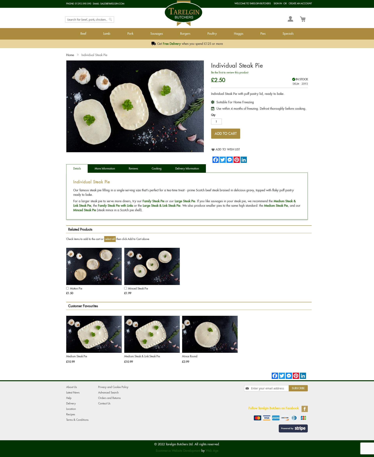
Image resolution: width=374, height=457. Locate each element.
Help (68, 398)
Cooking (156, 168)
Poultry (212, 34)
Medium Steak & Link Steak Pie (142, 356)
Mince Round (189, 356)
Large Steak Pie (185, 201)
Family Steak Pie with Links (115, 206)
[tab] (77, 168)
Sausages (156, 34)
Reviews (133, 168)
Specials (288, 34)
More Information (105, 168)
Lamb (106, 34)
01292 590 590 (83, 3)
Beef (83, 34)
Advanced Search (108, 392)
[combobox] (89, 19)
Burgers (185, 34)
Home (70, 55)
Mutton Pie (76, 288)
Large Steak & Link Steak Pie (161, 206)
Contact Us (104, 403)
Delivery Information (187, 168)
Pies (263, 34)
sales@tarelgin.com (112, 3)
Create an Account (300, 3)
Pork (130, 34)
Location (71, 409)
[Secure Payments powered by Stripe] (292, 428)
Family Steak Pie (153, 201)
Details (77, 168)
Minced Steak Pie (84, 210)
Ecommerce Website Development (178, 451)
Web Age (212, 451)
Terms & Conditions (77, 420)
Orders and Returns (109, 398)
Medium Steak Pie (276, 206)
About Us (71, 387)
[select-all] (110, 239)
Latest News (72, 392)
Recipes (70, 414)
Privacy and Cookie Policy (113, 387)
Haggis (238, 34)
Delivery (71, 403)
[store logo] (183, 13)
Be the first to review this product (229, 72)
